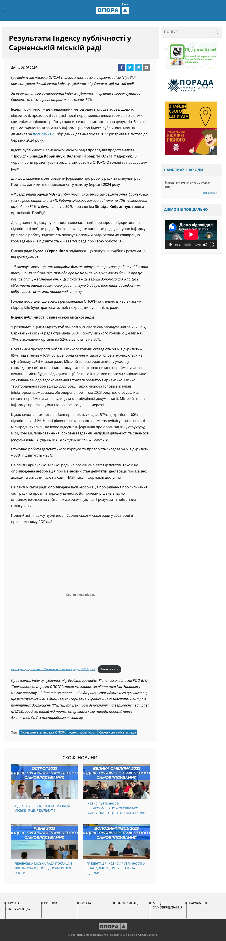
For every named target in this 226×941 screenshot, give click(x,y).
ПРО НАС (14, 903)
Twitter (130, 67)
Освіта (85, 903)
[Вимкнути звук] (205, 244)
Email (146, 67)
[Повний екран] (211, 244)
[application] (191, 234)
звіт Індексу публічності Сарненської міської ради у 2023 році (53, 669)
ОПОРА (113, 10)
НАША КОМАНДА (19, 909)
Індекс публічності (82, 732)
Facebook (121, 67)
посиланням (43, 134)
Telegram (138, 67)
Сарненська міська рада (117, 732)
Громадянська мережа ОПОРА (43, 732)
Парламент (198, 903)
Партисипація (128, 903)
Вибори (50, 903)
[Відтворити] (171, 244)
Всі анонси (210, 193)
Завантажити (109, 669)
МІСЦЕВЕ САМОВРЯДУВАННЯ (167, 905)
